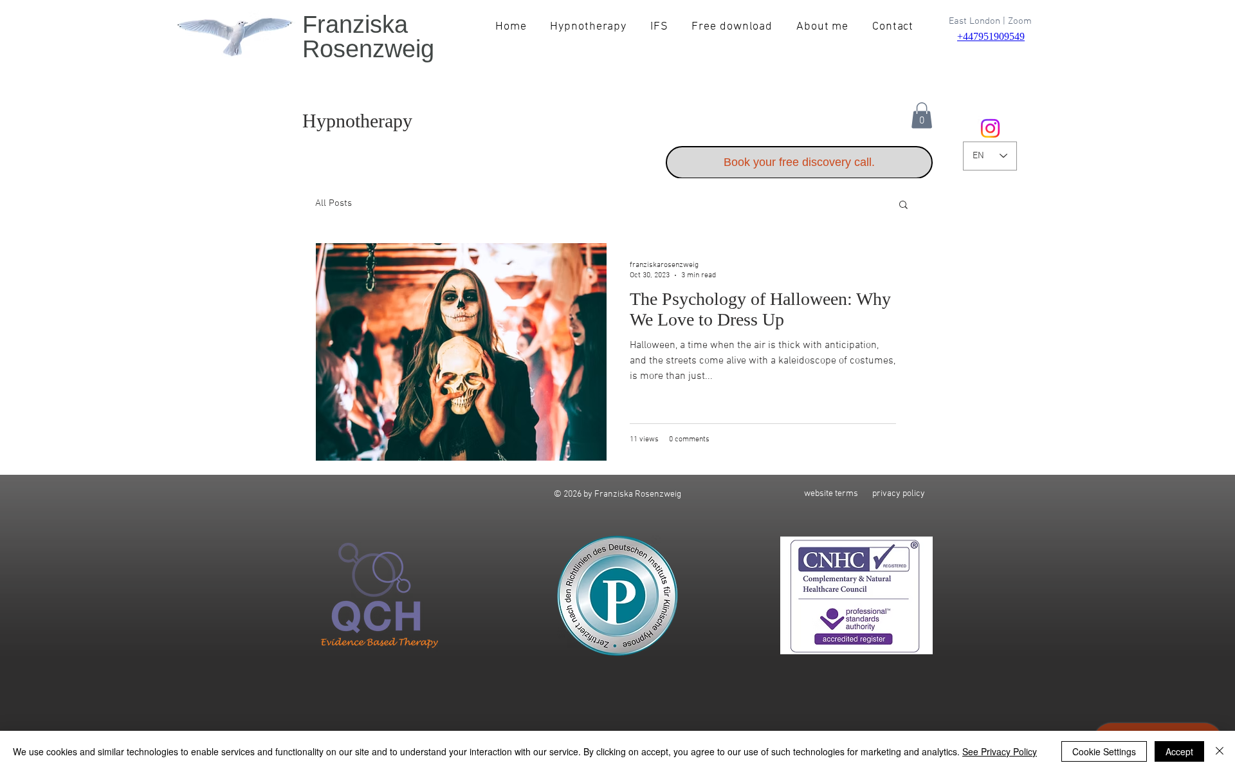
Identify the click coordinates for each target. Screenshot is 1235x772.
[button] (922, 115)
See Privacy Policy (999, 751)
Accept (1179, 751)
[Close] (1219, 751)
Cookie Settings (1104, 751)
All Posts (333, 203)
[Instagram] (990, 128)
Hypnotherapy (357, 120)
